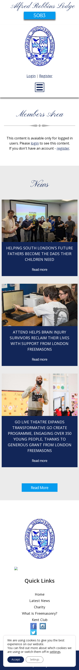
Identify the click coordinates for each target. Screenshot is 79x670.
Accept (16, 659)
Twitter (33, 632)
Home (39, 594)
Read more (39, 269)
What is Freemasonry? (39, 613)
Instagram (43, 626)
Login (31, 76)
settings (55, 652)
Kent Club (39, 619)
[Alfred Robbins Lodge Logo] (39, 47)
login (35, 143)
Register (45, 76)
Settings (34, 659)
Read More (39, 487)
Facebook (33, 626)
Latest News (39, 600)
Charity (39, 607)
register (63, 148)
